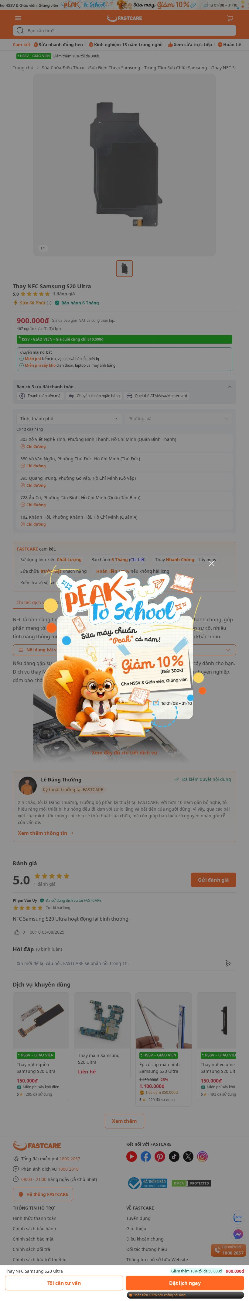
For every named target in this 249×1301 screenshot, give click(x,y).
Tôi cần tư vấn (64, 1283)
